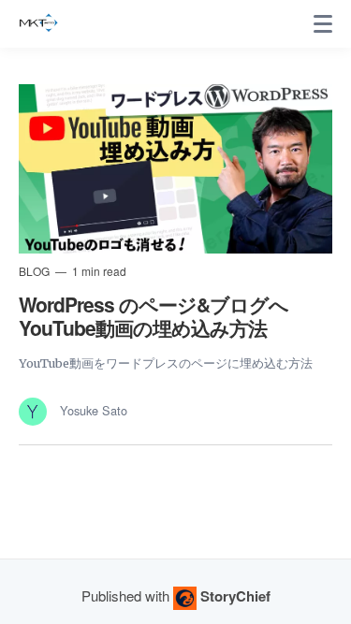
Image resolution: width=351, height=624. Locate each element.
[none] (323, 24)
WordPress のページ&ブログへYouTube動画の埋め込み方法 (153, 315)
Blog (35, 271)
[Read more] (175, 169)
